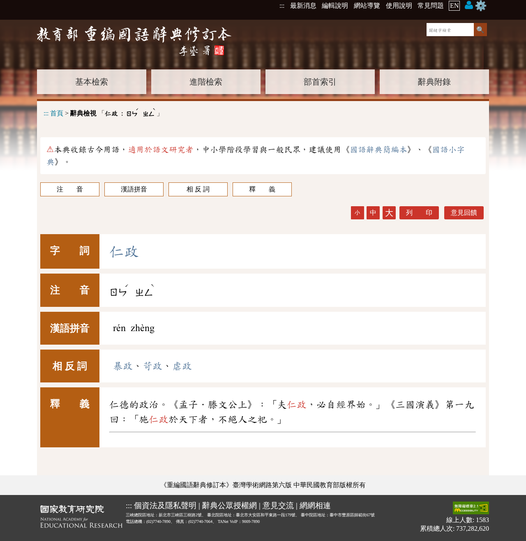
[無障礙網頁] (471, 509)
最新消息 (303, 5)
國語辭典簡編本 (378, 149)
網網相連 (315, 505)
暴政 (123, 366)
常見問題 (431, 5)
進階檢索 (205, 81)
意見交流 (278, 505)
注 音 (70, 189)
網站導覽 (367, 5)
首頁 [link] (56, 113)
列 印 (419, 212)
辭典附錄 (434, 81)
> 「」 (103, 112)
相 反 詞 (198, 189)
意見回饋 (464, 212)
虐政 (182, 366)
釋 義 (262, 189)
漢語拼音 (134, 189)
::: (281, 5)
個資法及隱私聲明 (165, 505)
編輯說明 (335, 5)
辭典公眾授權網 (229, 505)
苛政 (152, 366)
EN (454, 5)
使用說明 (399, 5)
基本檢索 (91, 81)
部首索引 (320, 81)
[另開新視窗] (81, 518)
